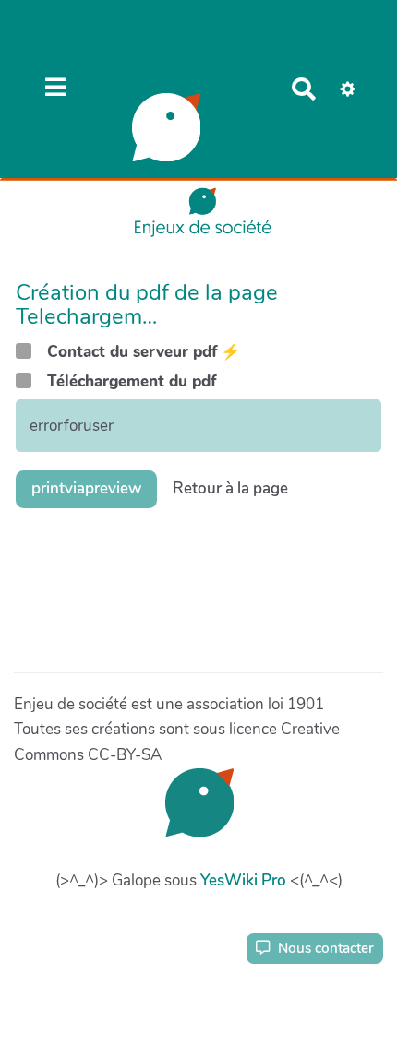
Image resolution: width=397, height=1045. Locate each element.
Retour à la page (230, 488)
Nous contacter (324, 948)
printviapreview (86, 488)
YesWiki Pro (243, 880)
